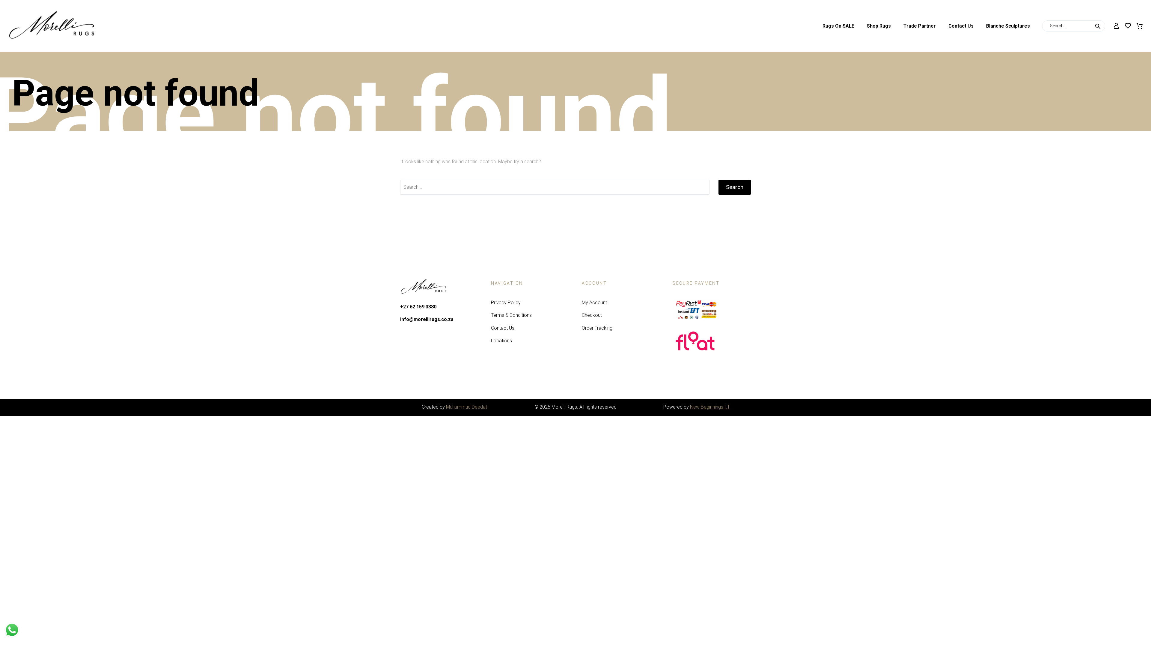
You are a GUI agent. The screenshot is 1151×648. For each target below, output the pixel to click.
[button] (1098, 26)
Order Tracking (597, 328)
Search (734, 187)
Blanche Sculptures (1008, 26)
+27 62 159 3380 (418, 307)
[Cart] (1139, 26)
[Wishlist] (1128, 26)
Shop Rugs (879, 26)
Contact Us (961, 26)
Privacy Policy (506, 302)
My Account (594, 302)
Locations (501, 341)
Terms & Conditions (511, 315)
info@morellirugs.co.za (427, 319)
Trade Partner (919, 26)
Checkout (592, 315)
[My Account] (1116, 26)
